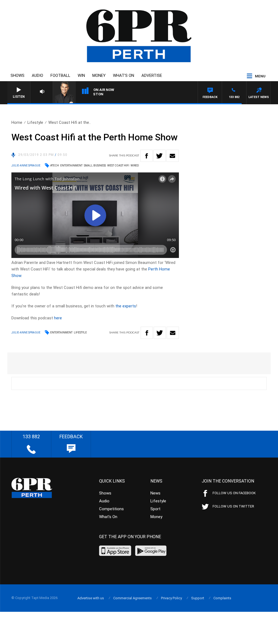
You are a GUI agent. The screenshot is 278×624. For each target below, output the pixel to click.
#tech (54, 165)
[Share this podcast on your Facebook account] (146, 156)
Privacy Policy (171, 598)
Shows (17, 75)
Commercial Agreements (132, 598)
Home (16, 122)
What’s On (123, 75)
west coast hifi (118, 165)
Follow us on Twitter (233, 506)
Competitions (111, 508)
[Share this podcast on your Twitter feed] (159, 156)
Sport (155, 508)
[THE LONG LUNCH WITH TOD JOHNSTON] (125, 95)
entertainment (71, 165)
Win (81, 75)
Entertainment (61, 332)
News (155, 493)
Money (99, 75)
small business (95, 165)
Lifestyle (35, 122)
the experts (125, 306)
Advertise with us (90, 598)
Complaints (222, 598)
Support (197, 598)
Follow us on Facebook (234, 493)
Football (60, 75)
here (58, 318)
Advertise (151, 75)
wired (135, 165)
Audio (37, 75)
